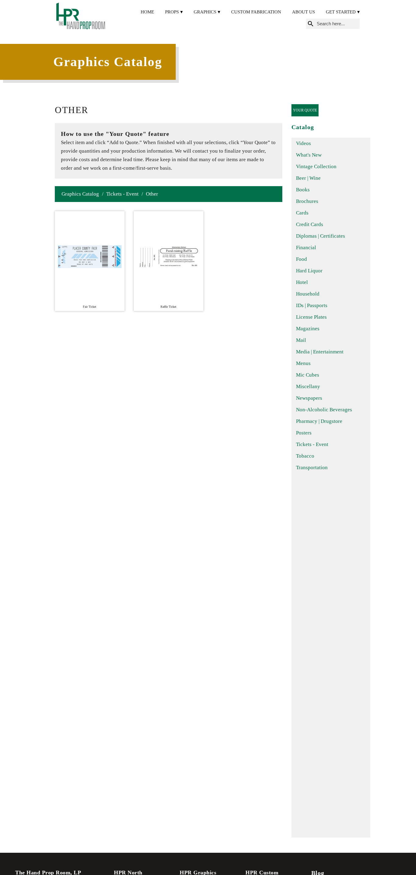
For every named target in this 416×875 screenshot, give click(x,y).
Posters (304, 433)
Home (147, 11)
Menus (303, 363)
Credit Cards (309, 224)
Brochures (307, 201)
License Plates (311, 317)
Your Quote (305, 110)
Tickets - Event (122, 194)
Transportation (312, 467)
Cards (302, 213)
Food (301, 259)
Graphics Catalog (80, 194)
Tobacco (305, 456)
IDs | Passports (311, 305)
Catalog (302, 127)
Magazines (307, 328)
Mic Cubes (307, 375)
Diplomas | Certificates (320, 236)
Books (303, 190)
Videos (303, 143)
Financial (306, 247)
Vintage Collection (316, 166)
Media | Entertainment (320, 352)
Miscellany (308, 386)
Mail (301, 340)
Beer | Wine (308, 178)
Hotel (302, 282)
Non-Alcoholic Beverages (324, 410)
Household (307, 294)
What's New (309, 155)
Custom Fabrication (256, 11)
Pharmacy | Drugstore (319, 421)
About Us (303, 11)
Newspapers (309, 398)
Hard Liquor (309, 271)
